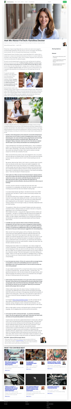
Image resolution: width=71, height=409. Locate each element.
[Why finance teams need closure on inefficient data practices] (14, 354)
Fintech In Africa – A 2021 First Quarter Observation (54, 362)
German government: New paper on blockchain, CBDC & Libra (59, 64)
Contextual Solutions (19, 340)
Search (65, 1)
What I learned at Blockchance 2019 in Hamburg (59, 57)
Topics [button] (26, 1)
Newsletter (5, 403)
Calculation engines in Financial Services (53, 387)
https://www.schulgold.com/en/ (20, 299)
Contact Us (48, 407)
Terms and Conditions (50, 403)
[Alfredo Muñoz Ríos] (42, 389)
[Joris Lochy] (42, 363)
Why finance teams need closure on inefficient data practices (11, 363)
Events (19, 1)
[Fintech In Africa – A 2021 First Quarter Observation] (57, 354)
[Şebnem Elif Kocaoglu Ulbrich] (65, 44)
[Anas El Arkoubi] (64, 363)
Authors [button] (22, 1)
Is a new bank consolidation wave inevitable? (31, 363)
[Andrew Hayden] (21, 363)
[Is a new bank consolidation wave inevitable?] (35, 354)
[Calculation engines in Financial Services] (57, 379)
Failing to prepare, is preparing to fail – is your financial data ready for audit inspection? (11, 388)
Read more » (7, 370)
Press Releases (31, 1)
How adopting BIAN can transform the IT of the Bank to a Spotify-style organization (32, 388)
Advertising (27, 403)
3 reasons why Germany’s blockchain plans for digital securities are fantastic (59, 60)
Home (16, 1)
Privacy (48, 405)
